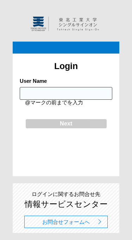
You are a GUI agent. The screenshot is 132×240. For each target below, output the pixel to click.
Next (66, 124)
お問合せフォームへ (66, 222)
